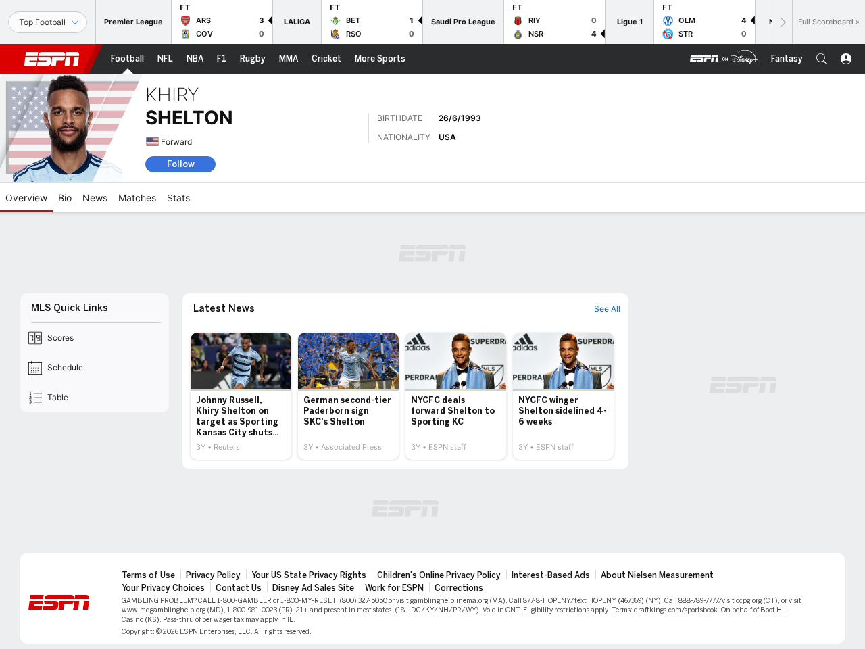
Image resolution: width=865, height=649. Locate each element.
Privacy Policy (213, 575)
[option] (241, 396)
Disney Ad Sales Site (313, 588)
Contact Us (239, 588)
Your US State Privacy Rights (308, 575)
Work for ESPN (394, 588)
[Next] (782, 22)
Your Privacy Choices (163, 588)
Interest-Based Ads (551, 575)
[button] (821, 58)
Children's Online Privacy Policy (439, 575)
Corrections (459, 588)
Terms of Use (148, 575)
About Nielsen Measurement (657, 575)
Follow (181, 164)
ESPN (52, 59)
